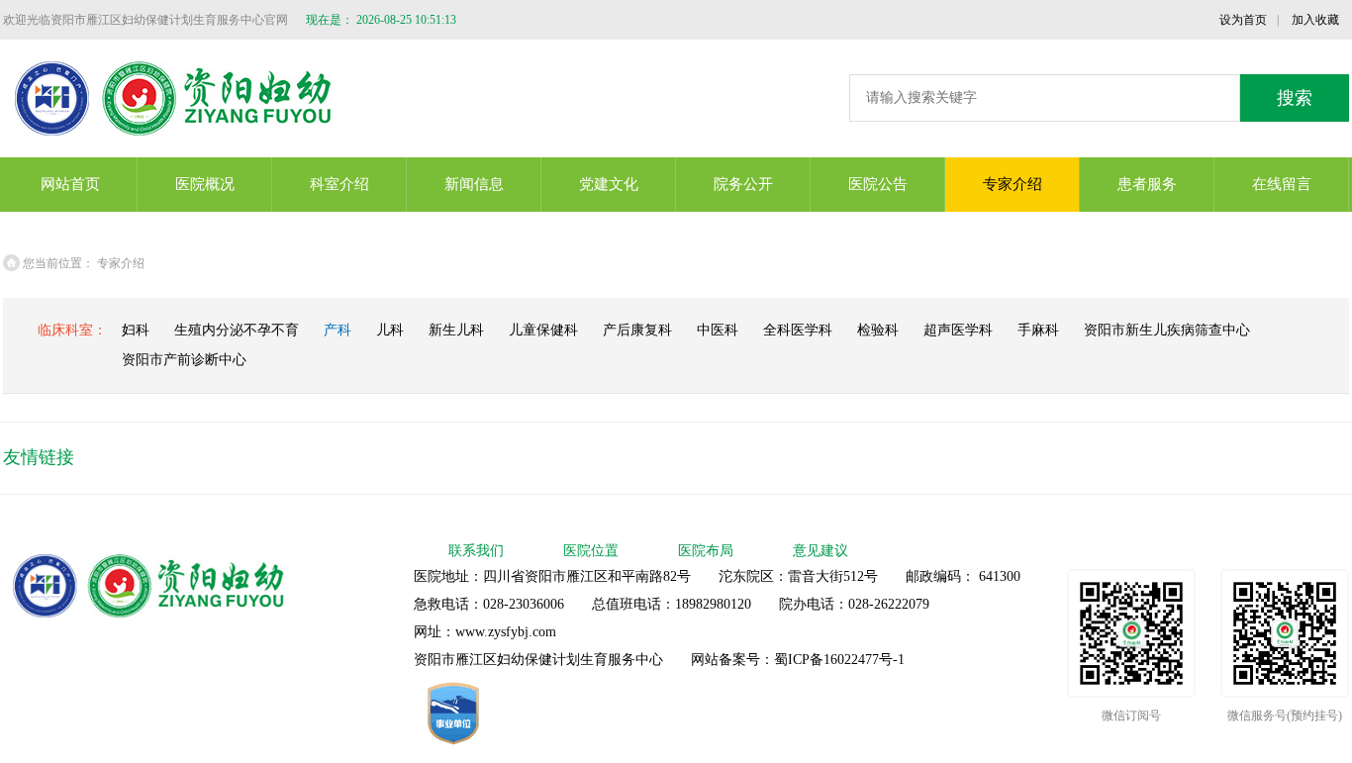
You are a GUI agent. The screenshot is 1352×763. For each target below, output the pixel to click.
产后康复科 (637, 330)
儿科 (390, 330)
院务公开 (743, 184)
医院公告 (878, 184)
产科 (337, 330)
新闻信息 (474, 184)
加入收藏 (1315, 20)
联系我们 (476, 550)
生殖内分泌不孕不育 (236, 330)
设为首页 (1243, 20)
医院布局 (705, 550)
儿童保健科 (543, 330)
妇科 (135, 330)
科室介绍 (339, 184)
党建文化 (608, 184)
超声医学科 (958, 330)
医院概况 (205, 184)
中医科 (717, 330)
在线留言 (1281, 184)
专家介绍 (1012, 184)
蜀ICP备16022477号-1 (839, 659)
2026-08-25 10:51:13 (406, 20)
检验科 (878, 330)
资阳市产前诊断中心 (184, 359)
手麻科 (1038, 330)
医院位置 (591, 550)
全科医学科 (797, 330)
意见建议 (820, 550)
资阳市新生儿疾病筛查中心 (1167, 330)
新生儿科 (456, 330)
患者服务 (1147, 184)
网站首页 (70, 184)
